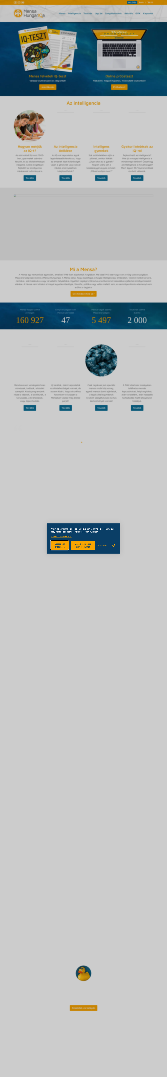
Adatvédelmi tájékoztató (61, 536)
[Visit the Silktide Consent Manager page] (113, 545)
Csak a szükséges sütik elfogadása (83, 545)
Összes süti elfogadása (60, 545)
